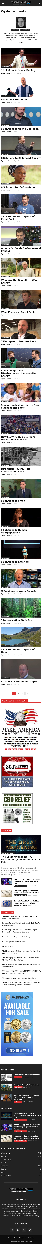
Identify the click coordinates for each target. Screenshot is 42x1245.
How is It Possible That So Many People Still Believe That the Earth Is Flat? (21, 965)
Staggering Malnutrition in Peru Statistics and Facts (20, 406)
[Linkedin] (18, 1230)
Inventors (4, 1166)
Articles (3, 1163)
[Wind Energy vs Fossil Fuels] (21, 299)
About (15, 1238)
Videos (3, 1156)
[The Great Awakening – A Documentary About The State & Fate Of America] (21, 844)
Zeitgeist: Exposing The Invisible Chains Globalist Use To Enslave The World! (21, 924)
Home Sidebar (18, 1087)
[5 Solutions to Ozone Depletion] (21, 116)
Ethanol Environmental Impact (19, 681)
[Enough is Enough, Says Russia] (6, 1087)
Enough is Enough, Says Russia (26, 1085)
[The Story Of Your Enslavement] (6, 1077)
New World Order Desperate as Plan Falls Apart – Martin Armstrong (26, 1097)
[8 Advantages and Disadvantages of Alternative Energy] (21, 358)
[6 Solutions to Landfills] (21, 87)
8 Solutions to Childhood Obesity (21, 158)
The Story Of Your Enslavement (27, 1075)
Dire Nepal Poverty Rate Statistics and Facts (15, 470)
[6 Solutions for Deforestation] (21, 174)
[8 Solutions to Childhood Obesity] (21, 145)
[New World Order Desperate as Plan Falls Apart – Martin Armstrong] (6, 1097)
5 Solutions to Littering (15, 562)
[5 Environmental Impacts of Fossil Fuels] (21, 204)
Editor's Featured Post (8, 853)
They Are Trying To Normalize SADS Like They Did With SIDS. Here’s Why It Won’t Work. (20, 959)
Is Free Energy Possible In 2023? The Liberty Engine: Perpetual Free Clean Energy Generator (19, 931)
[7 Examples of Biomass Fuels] (21, 329)
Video (3, 1172)
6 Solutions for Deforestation (18, 187)
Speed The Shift (6, 865)
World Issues (5, 66)
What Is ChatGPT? (8, 947)
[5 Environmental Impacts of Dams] (21, 637)
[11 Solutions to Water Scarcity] (21, 578)
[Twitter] (30, 1230)
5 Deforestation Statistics (16, 620)
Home (3, 8)
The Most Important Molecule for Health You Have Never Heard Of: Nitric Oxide (21, 952)
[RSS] (24, 1230)
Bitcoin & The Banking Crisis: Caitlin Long (16, 937)
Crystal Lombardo (6, 73)
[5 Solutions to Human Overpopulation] (21, 517)
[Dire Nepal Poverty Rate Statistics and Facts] (21, 456)
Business (4, 1169)
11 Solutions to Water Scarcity (19, 591)
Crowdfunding (6, 1159)
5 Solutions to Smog (13, 500)
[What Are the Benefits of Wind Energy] (21, 267)
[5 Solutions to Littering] (21, 549)
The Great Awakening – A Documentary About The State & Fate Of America (19, 918)
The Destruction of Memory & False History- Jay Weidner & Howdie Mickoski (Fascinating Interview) (21, 984)
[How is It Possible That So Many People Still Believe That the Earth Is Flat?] (6, 903)
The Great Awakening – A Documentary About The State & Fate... (21, 859)
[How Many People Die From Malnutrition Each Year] (21, 424)
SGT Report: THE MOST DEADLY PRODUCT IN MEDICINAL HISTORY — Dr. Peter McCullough (21, 972)
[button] (39, 3)
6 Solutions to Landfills (15, 99)
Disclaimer (22, 1238)
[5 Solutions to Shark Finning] (21, 58)
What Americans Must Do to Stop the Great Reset (19, 978)
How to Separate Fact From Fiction (14, 942)
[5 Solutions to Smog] (21, 488)
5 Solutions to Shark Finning (18, 70)
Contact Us (31, 1238)
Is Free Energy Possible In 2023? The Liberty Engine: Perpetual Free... (27, 881)
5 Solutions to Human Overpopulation (14, 531)
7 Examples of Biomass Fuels (19, 341)
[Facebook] (12, 1230)
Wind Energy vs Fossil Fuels (18, 312)
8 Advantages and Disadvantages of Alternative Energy (19, 373)
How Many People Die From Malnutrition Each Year (18, 438)
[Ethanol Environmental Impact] (21, 669)
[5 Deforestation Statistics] (21, 608)
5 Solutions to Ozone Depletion (20, 128)
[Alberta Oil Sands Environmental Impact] (21, 236)
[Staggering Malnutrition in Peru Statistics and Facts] (21, 392)
